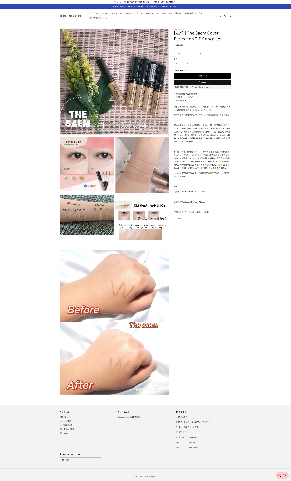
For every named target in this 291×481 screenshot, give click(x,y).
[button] (219, 15)
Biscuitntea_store (142, 476)
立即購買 (202, 82)
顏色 (175, 49)
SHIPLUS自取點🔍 (67, 421)
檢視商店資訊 (181, 100)
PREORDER (202, 76)
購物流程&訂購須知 (67, 429)
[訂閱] (98, 460)
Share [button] (179, 218)
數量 (175, 59)
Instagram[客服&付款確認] (129, 417)
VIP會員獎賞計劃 (66, 425)
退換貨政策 (64, 433)
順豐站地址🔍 (65, 417)
